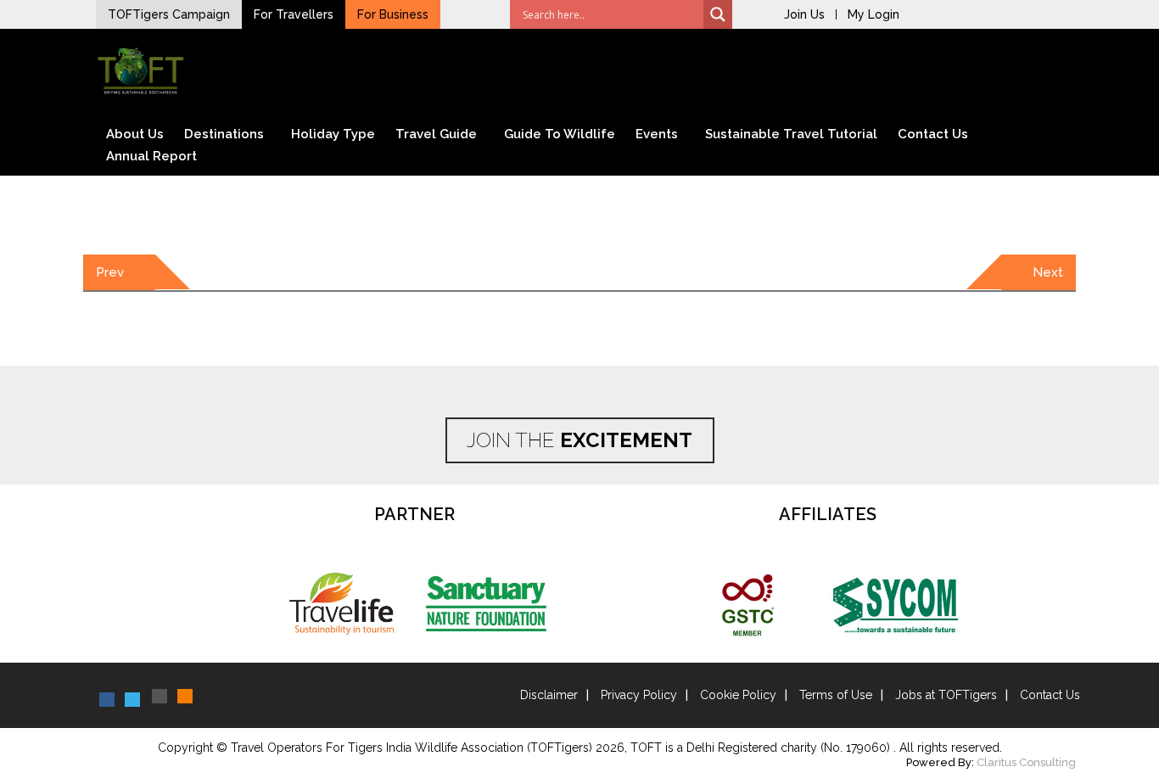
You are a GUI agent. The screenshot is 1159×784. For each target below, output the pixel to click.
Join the (579, 440)
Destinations (224, 134)
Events (656, 134)
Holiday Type (333, 134)
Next (1048, 272)
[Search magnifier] (717, 14)
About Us (135, 134)
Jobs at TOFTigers (946, 695)
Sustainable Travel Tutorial (791, 134)
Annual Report (151, 156)
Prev (110, 272)
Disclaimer (549, 695)
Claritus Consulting (1026, 762)
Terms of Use (835, 695)
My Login (873, 14)
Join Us (804, 14)
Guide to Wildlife (559, 134)
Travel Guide (436, 134)
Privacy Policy (639, 695)
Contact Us (933, 134)
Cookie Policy (738, 695)
